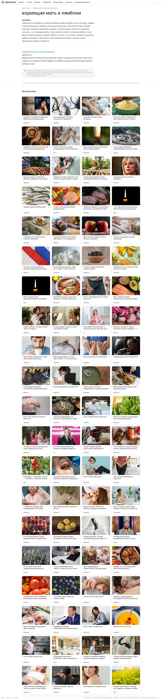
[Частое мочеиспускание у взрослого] (126, 470)
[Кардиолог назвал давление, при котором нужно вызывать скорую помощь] (66, 171)
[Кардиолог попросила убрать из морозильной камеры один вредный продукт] (36, 111)
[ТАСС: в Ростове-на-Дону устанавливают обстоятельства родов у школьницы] (66, 141)
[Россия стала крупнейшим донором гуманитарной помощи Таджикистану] (36, 260)
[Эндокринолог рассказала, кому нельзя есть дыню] (126, 260)
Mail (3, 697)
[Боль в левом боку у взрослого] (96, 410)
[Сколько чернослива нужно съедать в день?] (96, 260)
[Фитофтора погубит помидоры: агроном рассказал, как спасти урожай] (36, 590)
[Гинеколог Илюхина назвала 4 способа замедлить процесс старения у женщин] (96, 650)
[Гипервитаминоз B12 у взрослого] (126, 350)
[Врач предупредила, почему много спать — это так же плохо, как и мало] (66, 350)
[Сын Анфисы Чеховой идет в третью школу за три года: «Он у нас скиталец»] (96, 320)
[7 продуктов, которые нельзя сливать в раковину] (36, 230)
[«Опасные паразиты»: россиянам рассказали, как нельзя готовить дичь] (96, 200)
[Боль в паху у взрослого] (96, 470)
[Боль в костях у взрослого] (96, 590)
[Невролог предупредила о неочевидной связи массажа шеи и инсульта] (126, 590)
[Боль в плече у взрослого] (96, 620)
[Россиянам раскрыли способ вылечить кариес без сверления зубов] (66, 470)
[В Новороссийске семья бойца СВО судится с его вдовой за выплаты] (66, 230)
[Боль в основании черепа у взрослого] (66, 680)
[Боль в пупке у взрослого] (36, 650)
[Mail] (3, 2)
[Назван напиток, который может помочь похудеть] (36, 320)
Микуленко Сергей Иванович (42, 52)
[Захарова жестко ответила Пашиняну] (126, 171)
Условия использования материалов (102, 697)
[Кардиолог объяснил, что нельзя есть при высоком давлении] (36, 141)
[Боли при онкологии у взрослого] (66, 380)
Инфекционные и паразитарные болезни (45, 8)
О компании (9, 697)
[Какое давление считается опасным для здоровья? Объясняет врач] (66, 111)
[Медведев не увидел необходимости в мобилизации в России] (66, 620)
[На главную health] (10, 2)
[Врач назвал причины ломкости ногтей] (66, 500)
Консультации (26, 8)
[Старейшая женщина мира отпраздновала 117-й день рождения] (36, 500)
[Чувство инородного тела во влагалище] (126, 230)
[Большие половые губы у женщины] (96, 111)
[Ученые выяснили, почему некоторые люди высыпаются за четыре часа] (96, 530)
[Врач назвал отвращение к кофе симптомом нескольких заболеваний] (36, 350)
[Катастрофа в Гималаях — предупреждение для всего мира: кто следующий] (126, 141)
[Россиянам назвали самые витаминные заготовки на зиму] (66, 530)
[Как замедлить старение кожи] (96, 680)
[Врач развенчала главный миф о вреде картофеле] (126, 380)
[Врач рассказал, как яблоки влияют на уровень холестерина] (36, 171)
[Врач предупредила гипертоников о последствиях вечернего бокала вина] (96, 560)
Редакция (87, 697)
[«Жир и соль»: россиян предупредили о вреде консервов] (96, 380)
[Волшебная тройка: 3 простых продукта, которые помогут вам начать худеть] (66, 290)
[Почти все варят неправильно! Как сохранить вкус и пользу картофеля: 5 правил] (126, 111)
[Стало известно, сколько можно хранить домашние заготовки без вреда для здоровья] (126, 440)
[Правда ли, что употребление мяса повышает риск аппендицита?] (126, 560)
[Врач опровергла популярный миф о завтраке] (36, 620)
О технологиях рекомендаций (132, 697)
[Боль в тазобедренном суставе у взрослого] (96, 290)
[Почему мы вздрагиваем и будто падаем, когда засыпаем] (126, 650)
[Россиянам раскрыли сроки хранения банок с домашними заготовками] (36, 530)
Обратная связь (117, 697)
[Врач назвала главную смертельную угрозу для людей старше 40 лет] (126, 290)
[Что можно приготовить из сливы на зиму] (66, 590)
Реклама (16, 697)
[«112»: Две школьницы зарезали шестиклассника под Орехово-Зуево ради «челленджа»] (126, 200)
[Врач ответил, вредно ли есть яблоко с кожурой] (96, 230)
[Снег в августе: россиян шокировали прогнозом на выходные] (36, 560)
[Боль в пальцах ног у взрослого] (96, 350)
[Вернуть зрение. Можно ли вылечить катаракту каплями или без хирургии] (96, 500)
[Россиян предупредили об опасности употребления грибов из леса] (66, 410)
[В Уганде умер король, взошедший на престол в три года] (126, 530)
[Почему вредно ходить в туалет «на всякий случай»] (66, 320)
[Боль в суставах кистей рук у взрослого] (36, 410)
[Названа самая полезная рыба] (36, 200)
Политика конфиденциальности (150, 697)
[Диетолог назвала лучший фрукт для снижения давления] (126, 410)
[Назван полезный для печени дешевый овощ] (66, 200)
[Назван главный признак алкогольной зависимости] (96, 440)
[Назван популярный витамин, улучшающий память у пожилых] (96, 171)
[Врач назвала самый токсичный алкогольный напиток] (96, 141)
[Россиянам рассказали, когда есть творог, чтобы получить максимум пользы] (66, 260)
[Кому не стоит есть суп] (126, 620)
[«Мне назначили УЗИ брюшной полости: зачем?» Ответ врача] (36, 680)
